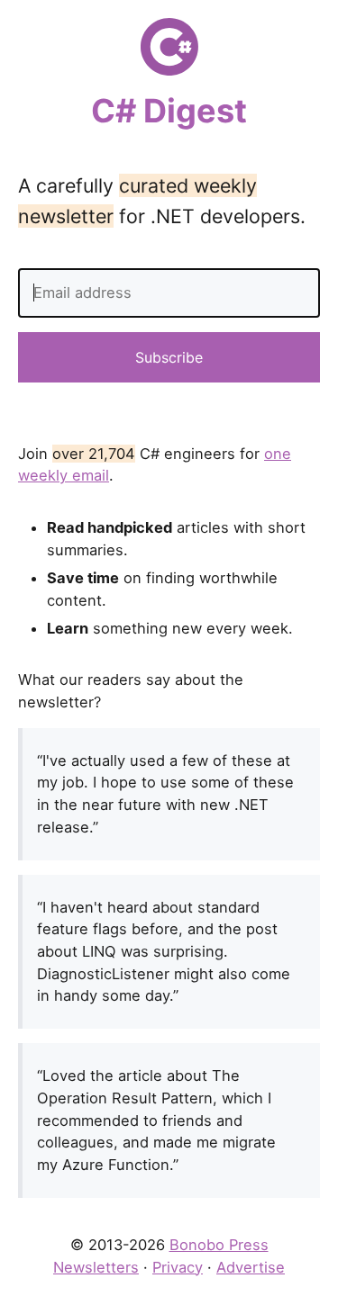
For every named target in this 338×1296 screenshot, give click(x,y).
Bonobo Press (219, 1245)
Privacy (177, 1267)
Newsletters (96, 1267)
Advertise (250, 1267)
